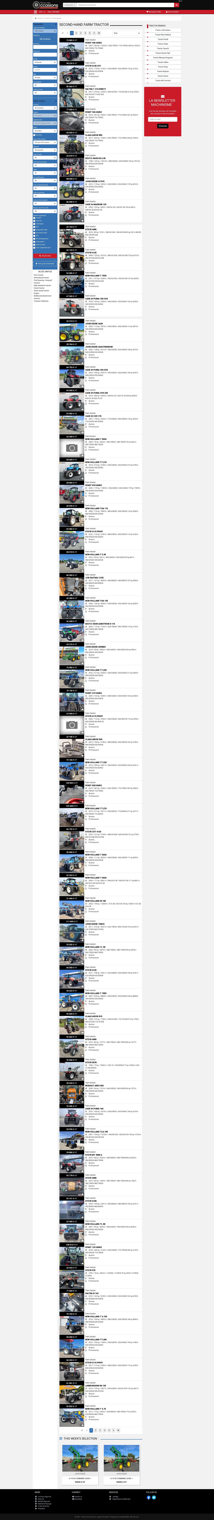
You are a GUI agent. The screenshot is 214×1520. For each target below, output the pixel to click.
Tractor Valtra (163, 62)
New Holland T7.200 (67, 1336)
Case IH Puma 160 (66, 1105)
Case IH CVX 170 (65, 412)
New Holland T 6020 (67, 851)
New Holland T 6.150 (67, 1313)
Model (35, 67)
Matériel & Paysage (44, 1504)
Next (137, 1465)
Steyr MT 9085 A (66, 1151)
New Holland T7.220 (67, 666)
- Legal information (102, 1517)
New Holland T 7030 (67, 272)
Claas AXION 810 (66, 1013)
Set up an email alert (46, 264)
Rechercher (46, 256)
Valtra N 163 (64, 1290)
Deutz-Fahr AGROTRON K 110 (71, 620)
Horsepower (37, 82)
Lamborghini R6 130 (67, 1382)
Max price (36, 51)
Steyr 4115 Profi (65, 528)
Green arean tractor (41, 291)
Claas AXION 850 (66, 131)
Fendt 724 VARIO (66, 1244)
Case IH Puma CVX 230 (68, 389)
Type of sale (37, 154)
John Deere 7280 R (66, 920)
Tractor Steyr (163, 67)
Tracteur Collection (41, 301)
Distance (36, 35)
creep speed (40, 242)
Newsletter (78, 1499)
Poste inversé (40, 245)
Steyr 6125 (63, 249)
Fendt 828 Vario (65, 782)
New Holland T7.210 (67, 459)
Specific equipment (39, 215)
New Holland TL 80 (66, 1220)
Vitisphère (41, 1508)
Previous (64, 1465)
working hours (38, 89)
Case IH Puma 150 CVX (68, 295)
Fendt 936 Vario (65, 39)
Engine (36, 293)
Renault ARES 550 (66, 1082)
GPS (37, 236)
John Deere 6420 (66, 320)
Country (36, 104)
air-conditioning (38, 177)
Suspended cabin (41, 230)
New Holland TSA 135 (67, 597)
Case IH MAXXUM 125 (68, 201)
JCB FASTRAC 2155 (67, 574)
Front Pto (39, 221)
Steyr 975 (63, 1267)
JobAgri (115, 1497)
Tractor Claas (163, 44)
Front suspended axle (40, 185)
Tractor (47, 18)
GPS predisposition (42, 239)
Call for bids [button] (53, 12)
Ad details (81, 1469)
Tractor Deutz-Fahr (162, 53)
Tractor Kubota (163, 71)
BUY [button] (41, 12)
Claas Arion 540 (65, 736)
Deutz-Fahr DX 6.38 (67, 155)
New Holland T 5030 (67, 436)
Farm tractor (57, 18)
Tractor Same (163, 76)
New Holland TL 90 (66, 943)
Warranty (39, 135)
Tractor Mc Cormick (163, 81)
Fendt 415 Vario (65, 689)
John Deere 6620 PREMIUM (70, 343)
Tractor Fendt (163, 39)
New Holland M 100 (66, 897)
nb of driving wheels (40, 162)
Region (35, 112)
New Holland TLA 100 (67, 1128)
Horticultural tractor (41, 278)
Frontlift (38, 218)
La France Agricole (44, 1497)
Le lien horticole (43, 1506)
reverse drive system (40, 200)
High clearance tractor (42, 285)
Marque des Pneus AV (40, 208)
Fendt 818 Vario (65, 482)
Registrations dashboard (121, 1499)
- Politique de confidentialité (119, 1517)
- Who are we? (134, 1517)
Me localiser (45, 39)
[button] (35, 12)
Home (39, 18)
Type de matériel (39, 28)
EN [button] (179, 1)
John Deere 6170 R (66, 178)
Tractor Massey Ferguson (163, 58)
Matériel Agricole (44, 1501)
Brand (35, 59)
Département (37, 120)
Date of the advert (39, 139)
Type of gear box (38, 192)
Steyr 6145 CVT (65, 62)
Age (34, 74)
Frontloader (39, 224)
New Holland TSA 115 (67, 505)
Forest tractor (39, 288)
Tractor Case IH (163, 48)
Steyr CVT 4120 (65, 828)
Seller (35, 127)
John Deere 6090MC (67, 643)
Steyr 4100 (63, 1197)
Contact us (78, 1497)
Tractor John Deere (162, 30)
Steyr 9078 (63, 1059)
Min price (36, 44)
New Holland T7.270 (67, 805)
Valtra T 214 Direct (66, 85)
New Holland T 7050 (67, 990)
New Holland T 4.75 (66, 1405)
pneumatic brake (41, 233)
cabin (35, 170)
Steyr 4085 (63, 226)
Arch (37, 227)
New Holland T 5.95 (66, 551)
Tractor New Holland (163, 35)
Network (36, 147)
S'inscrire (163, 126)
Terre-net (41, 1499)
